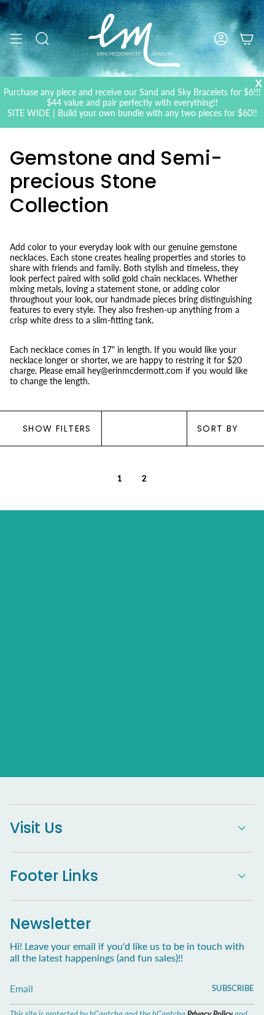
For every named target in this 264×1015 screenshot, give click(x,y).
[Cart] (247, 38)
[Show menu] (16, 38)
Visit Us (36, 828)
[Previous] (60, 478)
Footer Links (54, 876)
